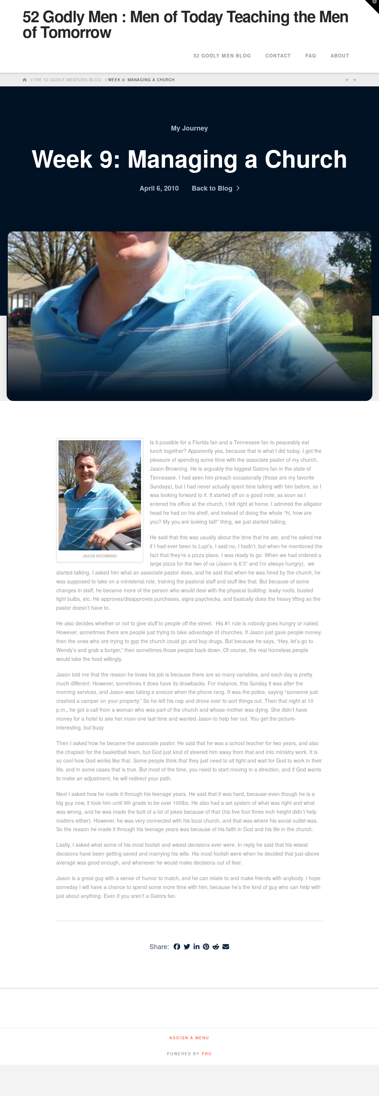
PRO (207, 1053)
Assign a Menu (189, 1038)
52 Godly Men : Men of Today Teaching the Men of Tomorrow (185, 23)
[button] (372, 7)
